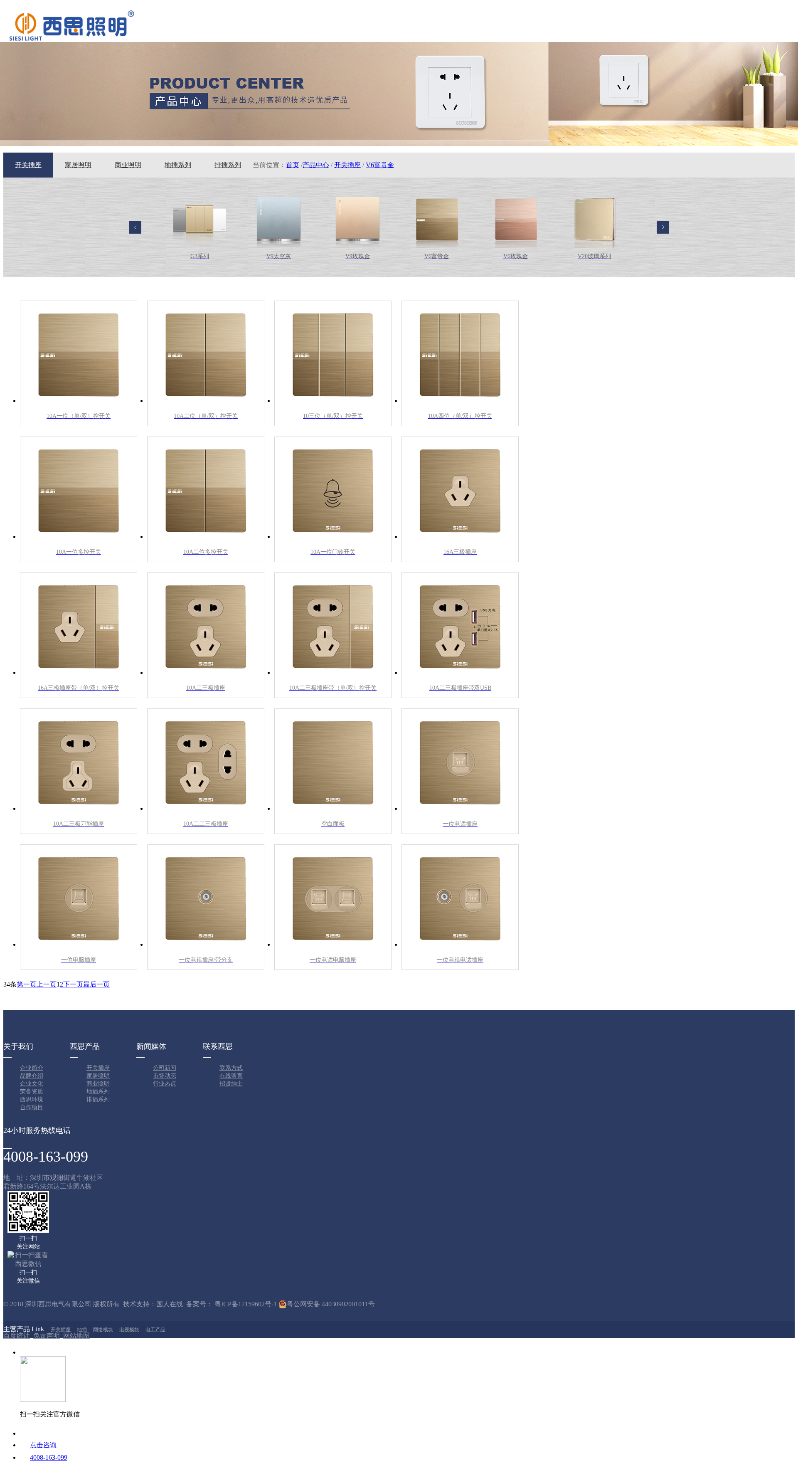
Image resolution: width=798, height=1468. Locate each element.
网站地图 (76, 1335)
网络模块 (103, 1329)
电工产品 (155, 1329)
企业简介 (31, 1068)
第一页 (27, 984)
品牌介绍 (31, 1076)
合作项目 (31, 1107)
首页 (292, 164)
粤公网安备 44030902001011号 (331, 1304)
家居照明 (78, 164)
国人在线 (169, 1304)
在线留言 (231, 1076)
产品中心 (316, 164)
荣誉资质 (31, 1091)
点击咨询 (43, 1444)
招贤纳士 (231, 1084)
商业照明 (128, 164)
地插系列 (178, 164)
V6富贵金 (380, 164)
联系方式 (231, 1068)
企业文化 (31, 1084)
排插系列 (227, 164)
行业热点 (164, 1084)
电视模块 (129, 1329)
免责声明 (46, 1335)
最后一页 (96, 984)
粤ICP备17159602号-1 (245, 1304)
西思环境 (31, 1099)
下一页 (73, 984)
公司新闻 (164, 1068)
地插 (82, 1329)
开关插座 (28, 164)
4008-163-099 (48, 1457)
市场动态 (164, 1076)
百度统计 (16, 1335)
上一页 (47, 984)
